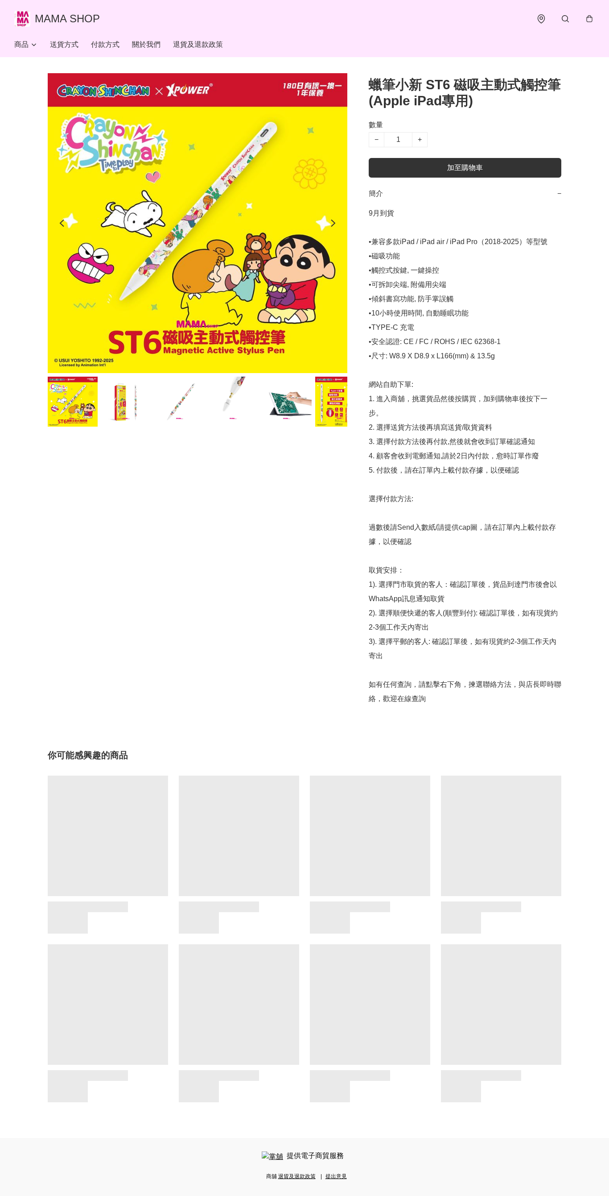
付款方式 (105, 44)
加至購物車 (465, 167)
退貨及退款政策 (198, 44)
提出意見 (336, 1176)
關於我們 (146, 44)
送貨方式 (64, 44)
